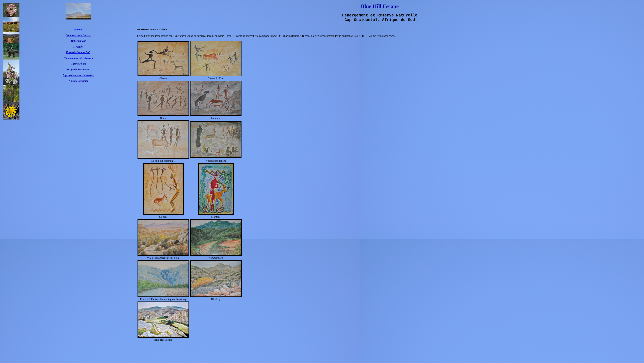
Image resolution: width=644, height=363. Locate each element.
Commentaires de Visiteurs (78, 58)
